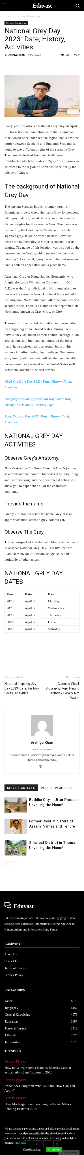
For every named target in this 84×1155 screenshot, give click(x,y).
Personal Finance (15, 1061)
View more (20, 1142)
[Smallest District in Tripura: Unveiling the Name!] (15, 847)
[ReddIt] (60, 64)
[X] (19, 64)
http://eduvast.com (42, 749)
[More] (71, 64)
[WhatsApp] (39, 64)
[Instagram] (42, 767)
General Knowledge (28, 16)
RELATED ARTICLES (21, 788)
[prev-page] (7, 864)
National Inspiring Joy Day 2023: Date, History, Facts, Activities (21, 688)
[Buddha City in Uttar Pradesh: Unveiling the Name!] (15, 805)
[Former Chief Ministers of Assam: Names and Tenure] (15, 826)
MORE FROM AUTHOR (56, 788)
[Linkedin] (50, 64)
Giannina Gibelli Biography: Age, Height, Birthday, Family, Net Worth (63, 691)
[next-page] (14, 864)
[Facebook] (8, 64)
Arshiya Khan (17, 54)
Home (8, 16)
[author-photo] (42, 736)
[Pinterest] (29, 64)
